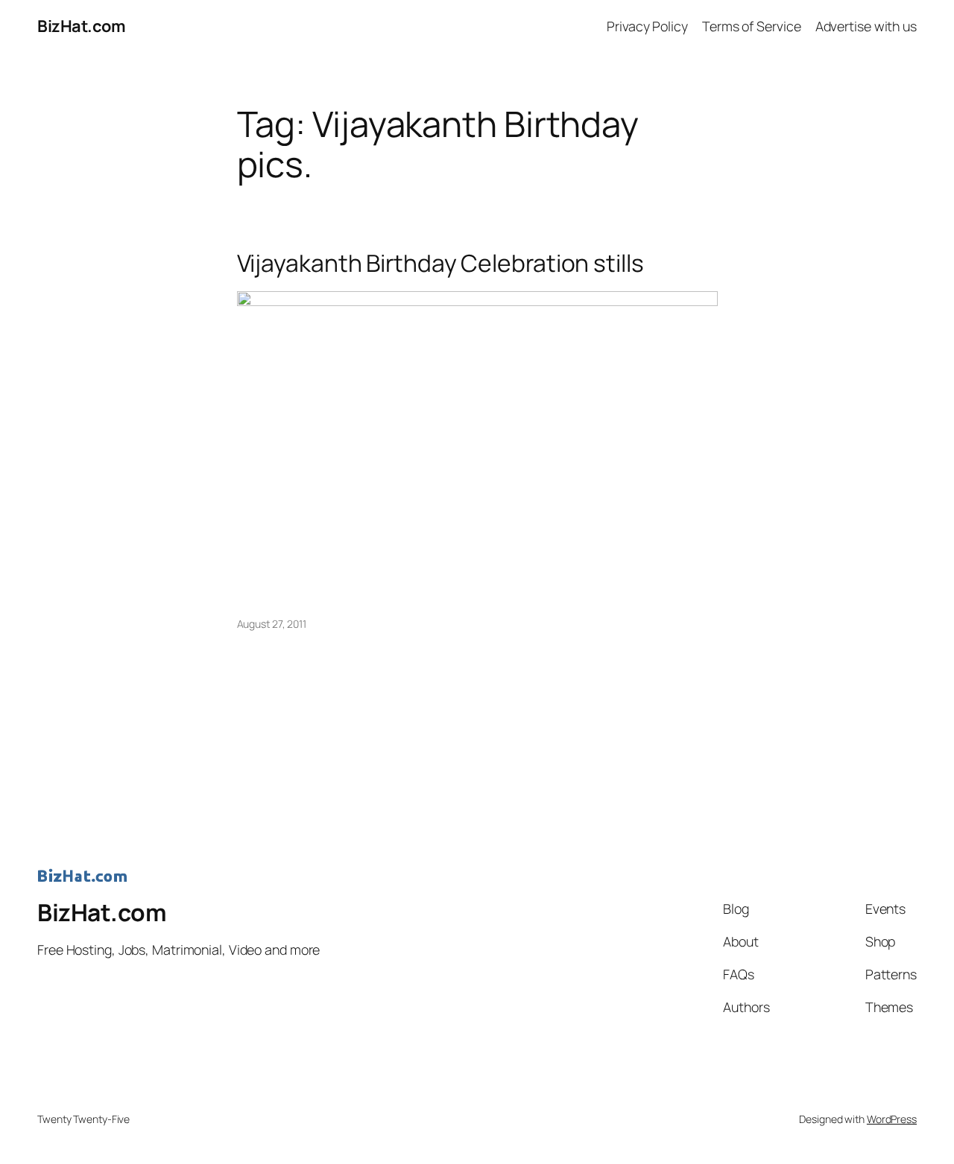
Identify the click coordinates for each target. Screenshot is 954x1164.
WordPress (892, 1119)
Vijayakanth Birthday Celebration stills (440, 263)
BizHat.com (81, 26)
